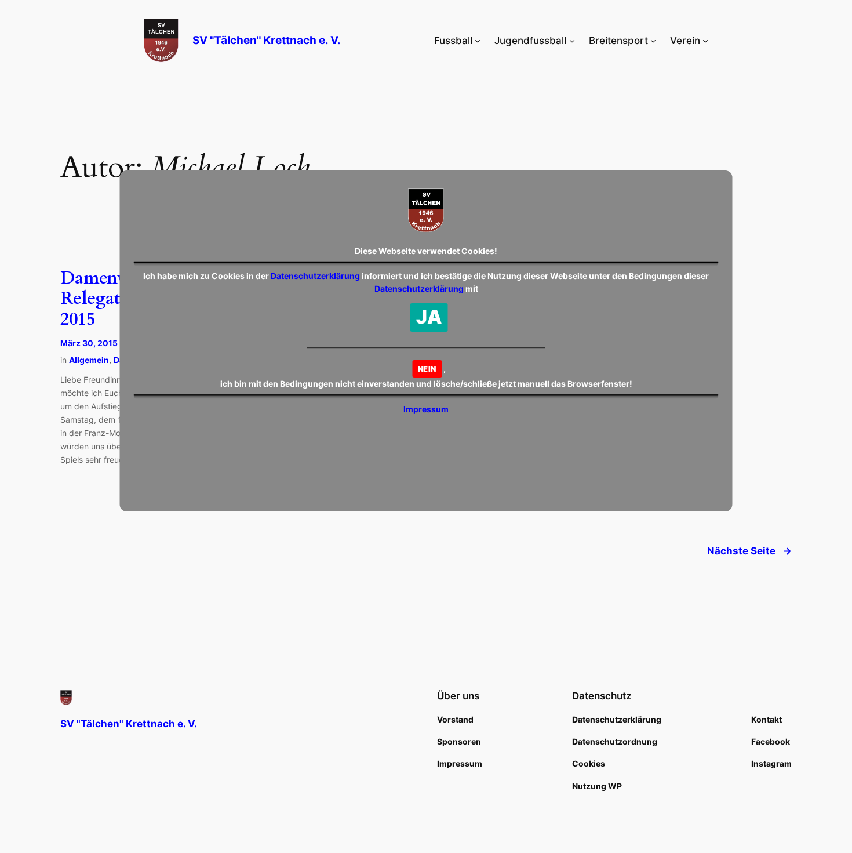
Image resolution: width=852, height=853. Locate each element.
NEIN (427, 368)
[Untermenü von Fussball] (477, 40)
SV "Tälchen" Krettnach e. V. (266, 40)
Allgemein (89, 360)
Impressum (426, 409)
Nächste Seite (749, 551)
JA (429, 317)
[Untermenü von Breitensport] (653, 40)
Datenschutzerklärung (315, 276)
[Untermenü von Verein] (705, 40)
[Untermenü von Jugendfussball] (572, 40)
